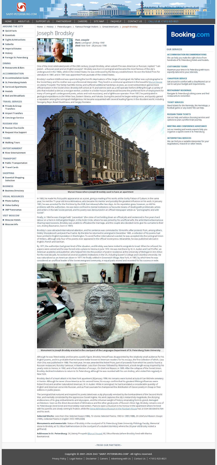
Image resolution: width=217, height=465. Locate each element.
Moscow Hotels (12, 219)
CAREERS (82, 21)
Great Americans (110, 26)
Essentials (10, 35)
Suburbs (9, 44)
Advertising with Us (121, 458)
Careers (104, 458)
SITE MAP (99, 21)
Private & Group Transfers (13, 107)
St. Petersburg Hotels (16, 82)
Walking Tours (12, 142)
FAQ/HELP (116, 21)
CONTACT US (135, 21)
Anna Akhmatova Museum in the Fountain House (113, 408)
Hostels (9, 91)
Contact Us (140, 458)
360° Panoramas (13, 209)
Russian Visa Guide (14, 127)
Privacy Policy (59, 458)
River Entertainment (15, 152)
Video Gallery (12, 205)
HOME (8, 21)
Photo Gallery (12, 200)
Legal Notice (75, 458)
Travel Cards (11, 167)
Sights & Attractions (15, 39)
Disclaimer (91, 458)
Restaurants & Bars (14, 67)
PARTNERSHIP (63, 21)
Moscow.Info (11, 224)
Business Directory (14, 190)
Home (40, 26)
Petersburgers (64, 26)
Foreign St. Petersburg (16, 57)
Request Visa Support (16, 132)
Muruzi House (155, 82)
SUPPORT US (43, 21)
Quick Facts (11, 30)
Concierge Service (14, 117)
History (9, 53)
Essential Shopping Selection (14, 179)
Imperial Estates (13, 48)
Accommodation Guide (17, 77)
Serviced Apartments (16, 86)
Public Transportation (16, 162)
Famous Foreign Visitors (86, 26)
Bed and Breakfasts (15, 95)
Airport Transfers (14, 113)
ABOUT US (23, 21)
